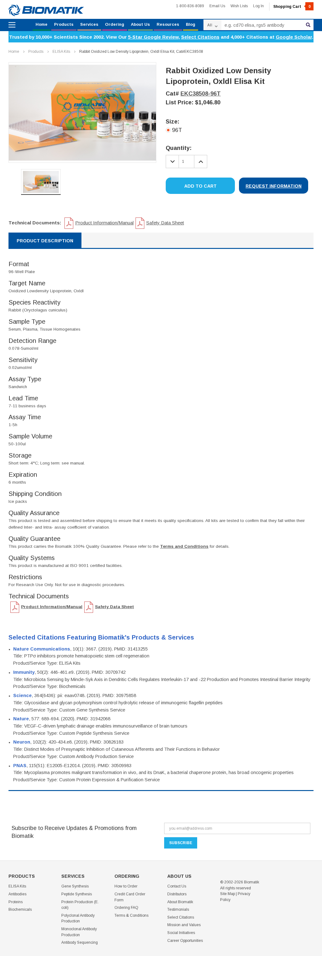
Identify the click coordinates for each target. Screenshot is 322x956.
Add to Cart (200, 186)
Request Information (274, 186)
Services (89, 24)
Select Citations (200, 37)
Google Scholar (294, 37)
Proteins (15, 902)
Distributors (176, 894)
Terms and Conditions (184, 546)
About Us (140, 24)
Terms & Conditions (131, 915)
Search (308, 24)
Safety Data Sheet (165, 222)
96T (177, 130)
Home (41, 24)
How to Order (125, 886)
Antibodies (17, 894)
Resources (168, 24)
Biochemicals (20, 909)
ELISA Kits (61, 51)
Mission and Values (184, 925)
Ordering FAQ (126, 907)
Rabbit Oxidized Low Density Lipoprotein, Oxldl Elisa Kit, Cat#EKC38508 (141, 51)
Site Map (227, 894)
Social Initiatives (181, 933)
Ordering (114, 24)
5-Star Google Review (153, 37)
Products (64, 24)
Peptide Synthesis (76, 894)
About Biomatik (180, 902)
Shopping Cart (292, 6)
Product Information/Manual (104, 222)
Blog (190, 24)
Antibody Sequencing (79, 942)
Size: (172, 121)
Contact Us (176, 886)
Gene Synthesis (75, 886)
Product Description (45, 240)
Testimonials (178, 909)
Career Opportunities (185, 940)
